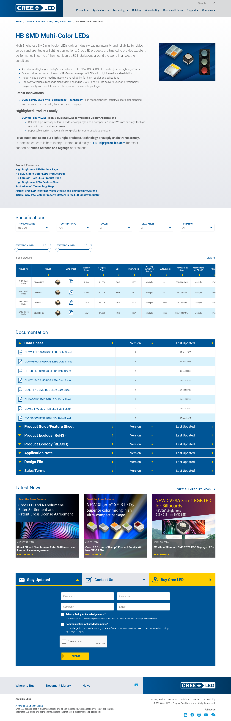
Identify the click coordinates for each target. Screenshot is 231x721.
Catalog (136, 10)
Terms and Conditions (178, 699)
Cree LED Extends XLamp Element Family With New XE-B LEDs (114, 549)
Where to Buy (152, 10)
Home (19, 21)
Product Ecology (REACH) (46, 444)
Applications (99, 10)
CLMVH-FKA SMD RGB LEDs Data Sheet (48, 361)
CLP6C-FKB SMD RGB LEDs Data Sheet (48, 371)
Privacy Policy (150, 618)
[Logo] (36, 7)
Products (81, 10)
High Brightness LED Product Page (37, 169)
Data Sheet (33, 343)
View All (211, 257)
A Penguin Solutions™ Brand (29, 706)
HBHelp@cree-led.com (109, 143)
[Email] (136, 685)
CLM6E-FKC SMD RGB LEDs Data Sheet (48, 408)
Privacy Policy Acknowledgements (85, 614)
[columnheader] (47, 270)
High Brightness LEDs (60, 21)
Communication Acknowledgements (86, 624)
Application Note (38, 453)
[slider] (16, 249)
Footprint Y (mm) (66, 245)
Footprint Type (68, 224)
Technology (119, 10)
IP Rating (188, 224)
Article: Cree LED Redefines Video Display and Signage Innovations (56, 190)
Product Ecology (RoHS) (45, 435)
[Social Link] (185, 715)
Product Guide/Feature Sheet (49, 426)
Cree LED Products (36, 21)
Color (104, 224)
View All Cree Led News (194, 489)
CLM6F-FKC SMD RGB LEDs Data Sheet (48, 399)
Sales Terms (34, 471)
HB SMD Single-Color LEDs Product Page (40, 173)
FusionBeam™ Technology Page (35, 186)
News (86, 685)
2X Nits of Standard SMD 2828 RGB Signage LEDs (184, 547)
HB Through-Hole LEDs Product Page (38, 178)
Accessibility (209, 699)
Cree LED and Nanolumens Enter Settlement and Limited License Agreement (46, 549)
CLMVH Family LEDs (34, 117)
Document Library (173, 10)
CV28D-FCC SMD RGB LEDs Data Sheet (48, 418)
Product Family (27, 224)
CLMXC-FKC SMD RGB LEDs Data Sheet (48, 380)
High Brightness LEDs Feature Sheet (37, 182)
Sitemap (196, 699)
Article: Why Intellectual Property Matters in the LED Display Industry (57, 195)
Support (191, 10)
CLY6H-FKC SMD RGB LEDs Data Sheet (48, 389)
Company (207, 10)
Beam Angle (148, 224)
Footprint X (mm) (25, 245)
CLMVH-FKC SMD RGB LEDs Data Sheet (48, 352)
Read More (23, 554)
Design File (33, 462)
